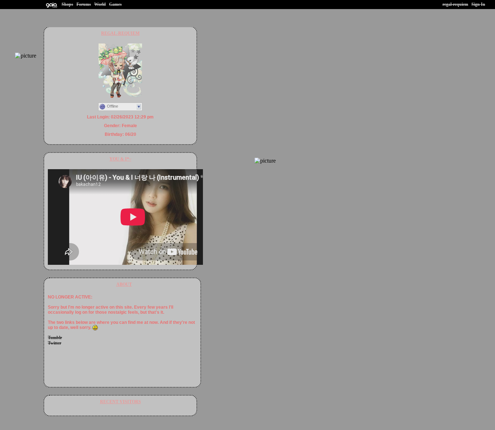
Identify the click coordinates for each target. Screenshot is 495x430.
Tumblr (55, 337)
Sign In (478, 4)
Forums (83, 4)
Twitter (54, 343)
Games (115, 4)
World (100, 4)
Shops (67, 4)
